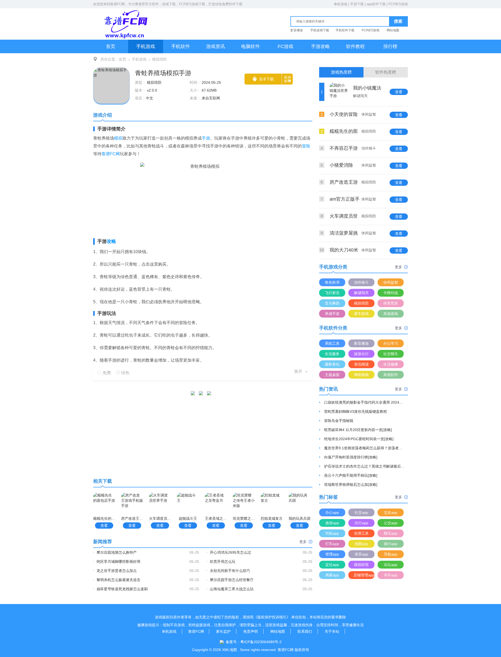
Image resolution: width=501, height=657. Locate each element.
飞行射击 (332, 293)
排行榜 (390, 46)
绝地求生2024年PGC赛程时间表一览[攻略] (358, 439)
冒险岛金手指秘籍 (338, 421)
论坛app (390, 565)
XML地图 (229, 650)
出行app (361, 523)
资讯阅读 (361, 364)
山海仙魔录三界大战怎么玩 (232, 589)
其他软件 (390, 375)
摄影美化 (332, 364)
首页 (110, 46)
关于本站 (332, 631)
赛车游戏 (361, 314)
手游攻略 (320, 46)
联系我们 (304, 631)
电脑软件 (250, 46)
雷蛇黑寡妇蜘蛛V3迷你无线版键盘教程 (355, 411)
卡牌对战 (390, 293)
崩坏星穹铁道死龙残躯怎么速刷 (122, 589)
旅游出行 (361, 354)
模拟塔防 (159, 59)
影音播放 (296, 30)
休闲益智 (390, 282)
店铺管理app (364, 575)
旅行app (390, 544)
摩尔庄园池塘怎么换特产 (117, 552)
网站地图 (393, 30)
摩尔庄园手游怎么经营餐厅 (232, 580)
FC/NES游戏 (398, 4)
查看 (104, 525)
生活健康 (390, 364)
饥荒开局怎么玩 (222, 561)
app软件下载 (376, 4)
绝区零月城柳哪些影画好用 (118, 561)
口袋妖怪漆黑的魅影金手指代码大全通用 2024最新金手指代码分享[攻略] (364, 402)
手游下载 (357, 4)
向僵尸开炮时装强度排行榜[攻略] (350, 457)
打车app (332, 544)
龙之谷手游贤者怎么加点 (117, 571)
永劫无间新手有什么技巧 (230, 571)
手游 (206, 138)
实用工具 (361, 533)
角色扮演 (332, 282)
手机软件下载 (345, 30)
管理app (332, 554)
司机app (332, 533)
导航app (390, 554)
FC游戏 (285, 46)
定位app (332, 565)
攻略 (111, 241)
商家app (332, 575)
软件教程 (355, 46)
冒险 (306, 146)
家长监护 (223, 631)
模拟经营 (361, 565)
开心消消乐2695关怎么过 (230, 552)
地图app (361, 544)
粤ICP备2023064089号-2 (261, 642)
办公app (332, 512)
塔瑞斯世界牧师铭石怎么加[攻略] (350, 484)
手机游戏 (145, 46)
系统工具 (332, 343)
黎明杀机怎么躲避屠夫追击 (118, 580)
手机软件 (180, 46)
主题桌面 (332, 375)
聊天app (390, 533)
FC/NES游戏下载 (192, 4)
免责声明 (250, 631)
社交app (361, 512)
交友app (390, 512)
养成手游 (332, 314)
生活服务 (332, 354)
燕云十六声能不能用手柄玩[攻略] (350, 475)
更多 (303, 542)
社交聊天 (390, 354)
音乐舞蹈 (332, 303)
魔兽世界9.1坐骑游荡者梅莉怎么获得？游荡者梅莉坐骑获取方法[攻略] (364, 448)
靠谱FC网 (117, 4)
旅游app (332, 523)
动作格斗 (361, 282)
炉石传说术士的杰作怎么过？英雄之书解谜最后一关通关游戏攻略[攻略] (364, 466)
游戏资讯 (215, 46)
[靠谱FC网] (124, 23)
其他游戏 (390, 314)
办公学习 (390, 343)
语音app (361, 554)
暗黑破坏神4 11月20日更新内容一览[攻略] (358, 430)
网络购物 (361, 375)
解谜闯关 (361, 293)
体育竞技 (390, 303)
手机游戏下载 (319, 30)
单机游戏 (340, 4)
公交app (390, 523)
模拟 (118, 138)
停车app (390, 575)
